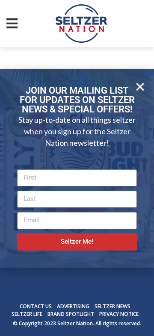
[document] (77, 168)
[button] (140, 87)
